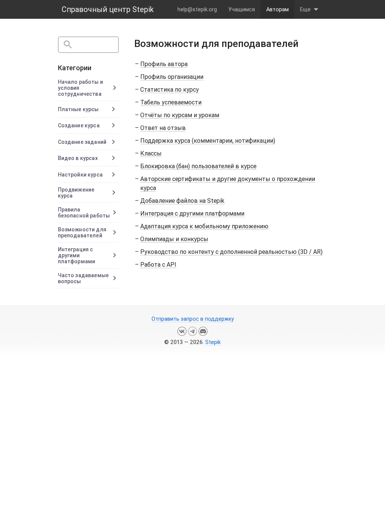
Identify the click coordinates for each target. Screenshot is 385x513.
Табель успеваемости (171, 102)
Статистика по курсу (169, 89)
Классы (151, 153)
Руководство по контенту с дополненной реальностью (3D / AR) (231, 251)
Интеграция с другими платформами (192, 213)
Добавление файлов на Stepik (182, 200)
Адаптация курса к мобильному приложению (204, 226)
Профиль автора (164, 64)
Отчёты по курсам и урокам (179, 115)
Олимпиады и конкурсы (174, 239)
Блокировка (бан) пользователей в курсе (198, 166)
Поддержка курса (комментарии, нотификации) (207, 140)
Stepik (213, 342)
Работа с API (158, 264)
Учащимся (241, 9)
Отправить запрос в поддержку (193, 318)
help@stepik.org (197, 9)
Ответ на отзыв (163, 127)
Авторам (277, 9)
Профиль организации (171, 76)
